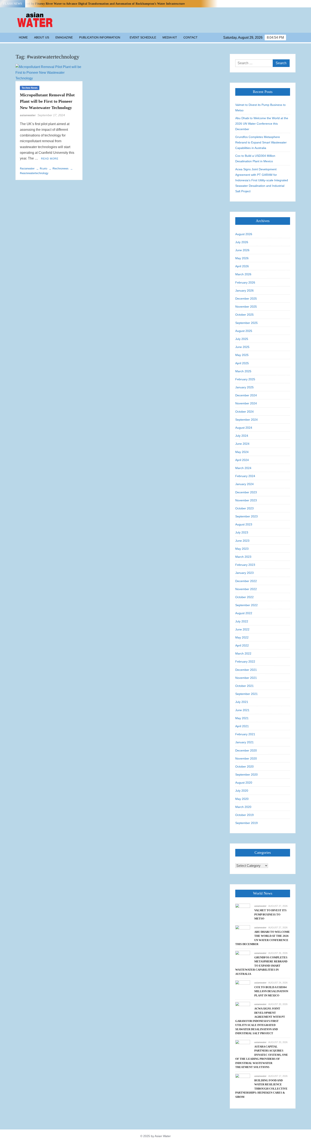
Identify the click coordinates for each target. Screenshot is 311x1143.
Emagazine (64, 37)
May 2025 (242, 355)
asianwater (28, 115)
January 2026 (244, 290)
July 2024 (241, 435)
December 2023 (246, 492)
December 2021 (246, 669)
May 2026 (242, 258)
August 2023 (243, 524)
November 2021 (246, 677)
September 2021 (246, 694)
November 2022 (246, 589)
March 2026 (243, 274)
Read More (49, 158)
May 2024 (242, 452)
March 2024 (243, 468)
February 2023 (245, 564)
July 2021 (241, 702)
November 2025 (246, 306)
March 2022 (243, 653)
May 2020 (242, 799)
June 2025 (242, 347)
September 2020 (246, 774)
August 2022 (243, 613)
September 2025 (246, 323)
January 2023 (244, 572)
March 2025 (243, 371)
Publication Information (99, 37)
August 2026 (243, 234)
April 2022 (242, 645)
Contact (190, 37)
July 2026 (241, 242)
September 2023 (246, 516)
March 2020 (243, 807)
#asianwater (27, 168)
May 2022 (242, 637)
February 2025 (245, 379)
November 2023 (246, 500)
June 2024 (242, 443)
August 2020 (243, 782)
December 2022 (246, 581)
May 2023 (242, 548)
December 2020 (246, 750)
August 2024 (243, 427)
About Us (41, 37)
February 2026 (245, 282)
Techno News (30, 87)
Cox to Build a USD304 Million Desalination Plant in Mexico (255, 158)
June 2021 (242, 710)
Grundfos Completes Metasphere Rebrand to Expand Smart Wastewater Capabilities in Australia (261, 142)
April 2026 (242, 266)
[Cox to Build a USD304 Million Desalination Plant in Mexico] (242, 987)
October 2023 (244, 508)
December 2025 (246, 298)
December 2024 (246, 395)
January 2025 (244, 387)
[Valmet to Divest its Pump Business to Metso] (242, 910)
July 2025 (241, 339)
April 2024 (242, 460)
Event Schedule (143, 37)
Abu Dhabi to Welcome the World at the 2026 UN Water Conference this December (261, 123)
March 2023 (243, 556)
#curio (43, 168)
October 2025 (244, 314)
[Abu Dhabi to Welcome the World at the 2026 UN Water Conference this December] (242, 932)
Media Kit (169, 37)
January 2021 (244, 742)
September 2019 (246, 823)
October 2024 (244, 411)
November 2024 (246, 403)
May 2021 (242, 718)
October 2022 (244, 597)
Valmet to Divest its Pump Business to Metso (260, 107)
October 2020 (244, 766)
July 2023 (241, 532)
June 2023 (242, 540)
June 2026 (242, 250)
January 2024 (244, 484)
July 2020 (241, 790)
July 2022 (241, 621)
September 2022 (246, 605)
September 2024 (246, 419)
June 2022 (242, 629)
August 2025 (243, 331)
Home (23, 37)
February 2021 (245, 734)
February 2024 (245, 476)
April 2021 (242, 726)
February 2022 (245, 661)
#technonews (60, 168)
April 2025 (242, 363)
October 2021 (244, 685)
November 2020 (246, 758)
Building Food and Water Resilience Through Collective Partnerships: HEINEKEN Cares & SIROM (261, 1088)
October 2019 (244, 815)
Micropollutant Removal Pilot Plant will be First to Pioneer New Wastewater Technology (47, 101)
